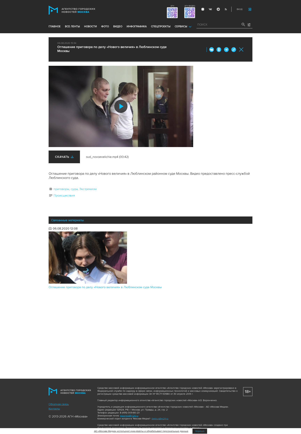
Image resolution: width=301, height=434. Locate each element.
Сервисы (181, 26)
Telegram (218, 9)
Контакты (54, 409)
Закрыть (241, 49)
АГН (172, 6)
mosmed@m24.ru (129, 415)
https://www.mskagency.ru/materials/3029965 (233, 49)
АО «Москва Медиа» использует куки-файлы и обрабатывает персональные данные (141, 431)
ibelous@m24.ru (160, 418)
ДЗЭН (202, 9)
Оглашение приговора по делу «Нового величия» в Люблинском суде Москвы (105, 287)
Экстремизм (88, 189)
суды (74, 189)
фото (105, 26)
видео (117, 26)
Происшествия (64, 195)
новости (90, 26)
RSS (225, 9)
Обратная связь (59, 404)
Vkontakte (210, 9)
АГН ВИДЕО (189, 6)
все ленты (72, 26)
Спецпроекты (160, 26)
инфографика (137, 26)
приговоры (61, 189)
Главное (55, 26)
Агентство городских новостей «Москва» (79, 10)
